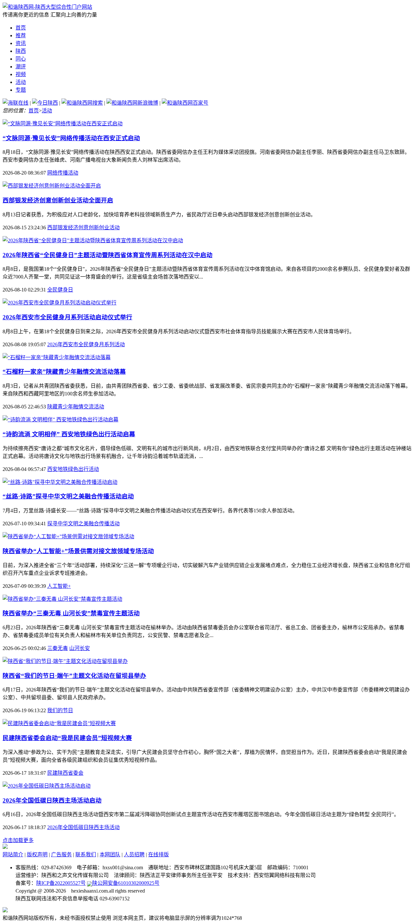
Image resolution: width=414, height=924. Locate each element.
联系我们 (85, 854)
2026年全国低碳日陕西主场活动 (83, 827)
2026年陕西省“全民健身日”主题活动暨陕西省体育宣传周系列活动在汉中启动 (107, 255)
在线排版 (158, 854)
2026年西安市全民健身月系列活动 (86, 344)
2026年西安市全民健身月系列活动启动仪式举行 (67, 317)
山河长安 (79, 648)
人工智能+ (59, 586)
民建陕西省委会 (65, 773)
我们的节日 (60, 710)
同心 (21, 59)
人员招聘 (134, 854)
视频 (21, 74)
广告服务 (61, 854)
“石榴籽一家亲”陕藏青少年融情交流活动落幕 (64, 371)
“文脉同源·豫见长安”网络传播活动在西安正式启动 (71, 138)
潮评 (21, 66)
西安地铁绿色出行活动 (73, 469)
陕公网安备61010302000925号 (125, 883)
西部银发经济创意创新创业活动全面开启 (58, 200)
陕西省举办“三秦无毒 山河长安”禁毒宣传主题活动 (71, 613)
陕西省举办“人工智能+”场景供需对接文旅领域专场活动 (78, 551)
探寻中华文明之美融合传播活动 (83, 523)
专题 (21, 90)
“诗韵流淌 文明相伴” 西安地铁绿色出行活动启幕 (69, 434)
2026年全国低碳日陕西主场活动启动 (52, 800)
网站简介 (13, 854)
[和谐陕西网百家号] (185, 103)
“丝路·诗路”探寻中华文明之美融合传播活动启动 (68, 496)
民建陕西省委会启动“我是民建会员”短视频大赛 (67, 738)
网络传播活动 (62, 173)
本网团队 (110, 854)
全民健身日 (60, 289)
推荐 (21, 35)
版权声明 (37, 854)
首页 (21, 27)
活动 (21, 82)
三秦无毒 (57, 648)
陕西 (21, 51)
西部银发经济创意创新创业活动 (83, 227)
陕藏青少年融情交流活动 (75, 406)
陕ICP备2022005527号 (61, 883)
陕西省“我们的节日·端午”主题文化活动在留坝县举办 (74, 675)
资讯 (21, 43)
